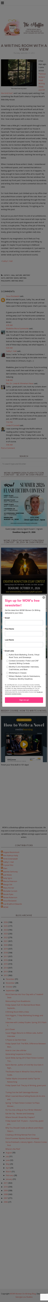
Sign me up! (24, 700)
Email (7, 618)
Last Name (9, 640)
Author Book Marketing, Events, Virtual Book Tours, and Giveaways (24, 656)
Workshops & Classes (17, 672)
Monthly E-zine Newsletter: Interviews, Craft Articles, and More (24, 668)
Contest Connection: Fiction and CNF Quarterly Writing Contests (24, 662)
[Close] (43, 597)
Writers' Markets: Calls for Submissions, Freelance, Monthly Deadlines (24, 677)
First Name (9, 629)
